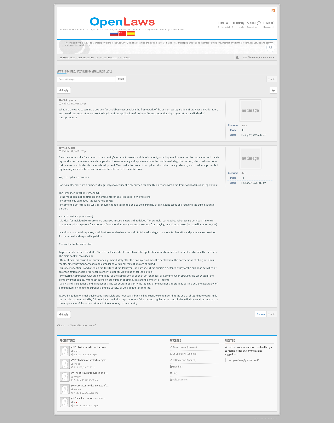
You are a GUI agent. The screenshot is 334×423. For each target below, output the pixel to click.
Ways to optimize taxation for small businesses (84, 71)
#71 (63, 100)
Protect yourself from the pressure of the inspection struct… (105, 347)
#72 (63, 147)
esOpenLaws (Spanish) (184, 360)
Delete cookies (179, 379)
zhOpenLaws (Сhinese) (184, 353)
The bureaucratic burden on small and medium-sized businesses (107, 372)
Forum (236, 23)
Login (267, 23)
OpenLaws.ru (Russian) (184, 347)
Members (177, 366)
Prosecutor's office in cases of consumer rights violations (104, 385)
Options (261, 314)
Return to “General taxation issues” (77, 325)
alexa (73, 100)
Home (221, 23)
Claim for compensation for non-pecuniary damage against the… (108, 398)
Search (252, 23)
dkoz (73, 147)
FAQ (174, 373)
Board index (68, 57)
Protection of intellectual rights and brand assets (99, 360)
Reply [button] (64, 90)
